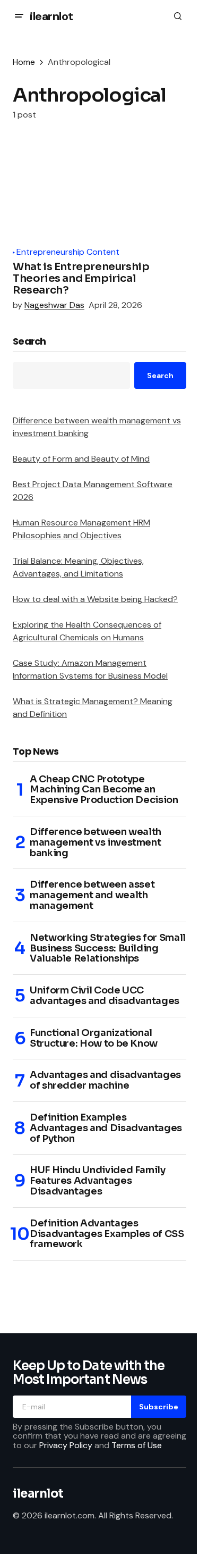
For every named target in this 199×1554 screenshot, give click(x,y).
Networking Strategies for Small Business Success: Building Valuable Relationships (108, 948)
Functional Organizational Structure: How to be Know (94, 1038)
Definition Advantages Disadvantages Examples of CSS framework (107, 1234)
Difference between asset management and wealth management (92, 895)
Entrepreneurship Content (67, 252)
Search (29, 342)
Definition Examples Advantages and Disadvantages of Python (106, 1128)
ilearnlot (51, 16)
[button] (19, 16)
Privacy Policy (65, 1445)
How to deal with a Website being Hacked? (95, 599)
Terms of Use (136, 1445)
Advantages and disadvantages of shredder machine (105, 1080)
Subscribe (158, 1406)
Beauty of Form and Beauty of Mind (81, 458)
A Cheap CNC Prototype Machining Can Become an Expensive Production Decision (104, 790)
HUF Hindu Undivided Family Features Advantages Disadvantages (98, 1181)
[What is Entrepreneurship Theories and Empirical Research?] (99, 190)
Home (24, 62)
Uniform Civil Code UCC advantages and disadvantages (104, 996)
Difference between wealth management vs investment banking (95, 842)
